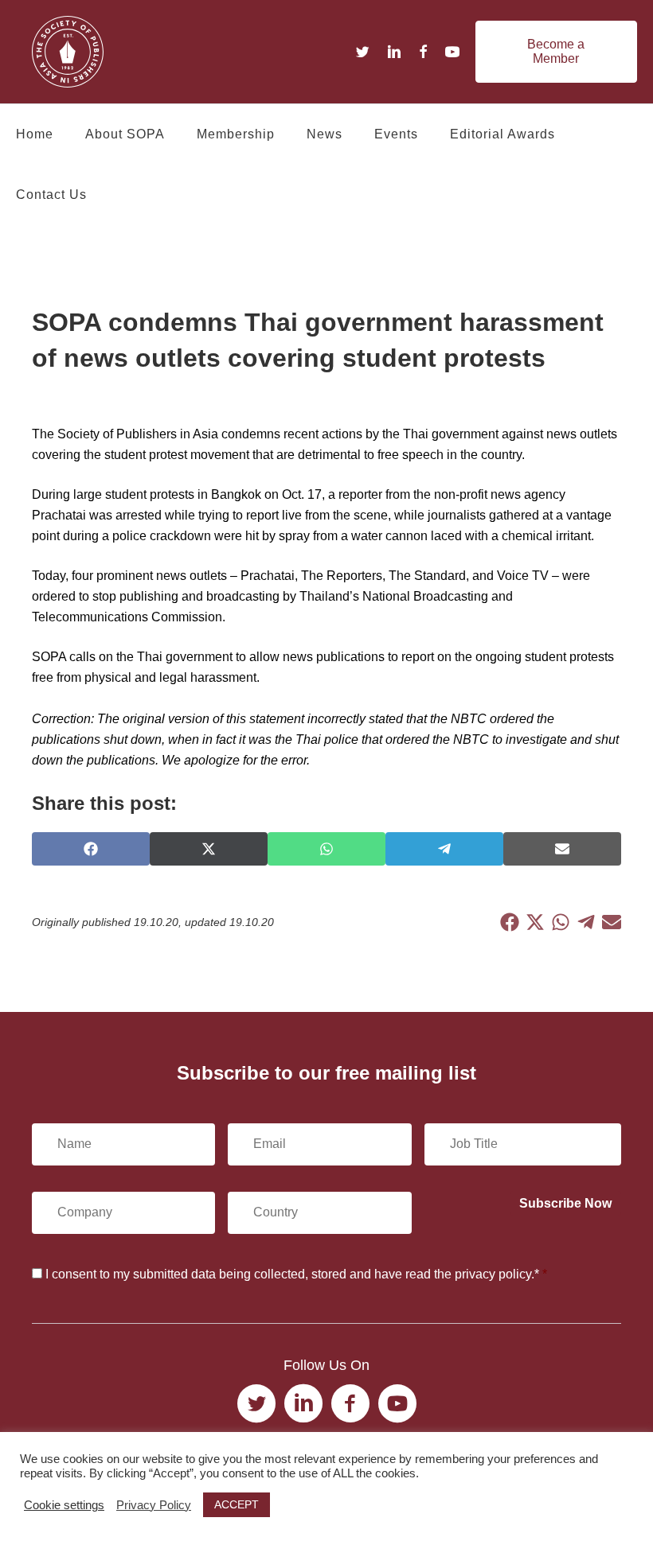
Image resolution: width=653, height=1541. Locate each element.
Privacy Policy (153, 1505)
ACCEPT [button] (236, 1504)
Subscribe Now (565, 1203)
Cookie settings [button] (64, 1505)
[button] (556, 52)
